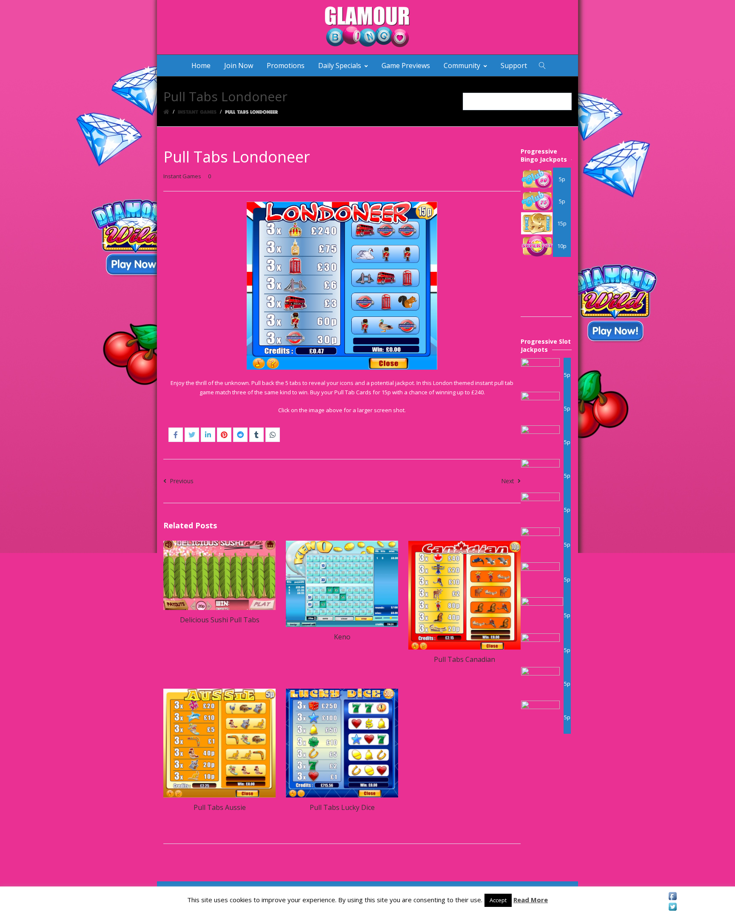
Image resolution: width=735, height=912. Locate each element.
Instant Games (182, 176)
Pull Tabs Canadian (464, 659)
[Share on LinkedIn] (208, 435)
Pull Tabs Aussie (220, 807)
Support (514, 65)
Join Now (238, 65)
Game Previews (406, 65)
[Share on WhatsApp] (272, 435)
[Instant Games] (197, 111)
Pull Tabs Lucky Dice (342, 807)
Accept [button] (498, 900)
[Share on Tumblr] (256, 435)
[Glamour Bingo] (367, 27)
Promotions (286, 65)
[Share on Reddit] (240, 435)
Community (462, 65)
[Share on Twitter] (192, 435)
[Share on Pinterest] (224, 435)
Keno (342, 636)
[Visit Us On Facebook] (672, 896)
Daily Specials (339, 65)
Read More (530, 899)
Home (201, 65)
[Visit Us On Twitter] (672, 906)
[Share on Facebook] (175, 435)
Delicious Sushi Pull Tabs (219, 619)
